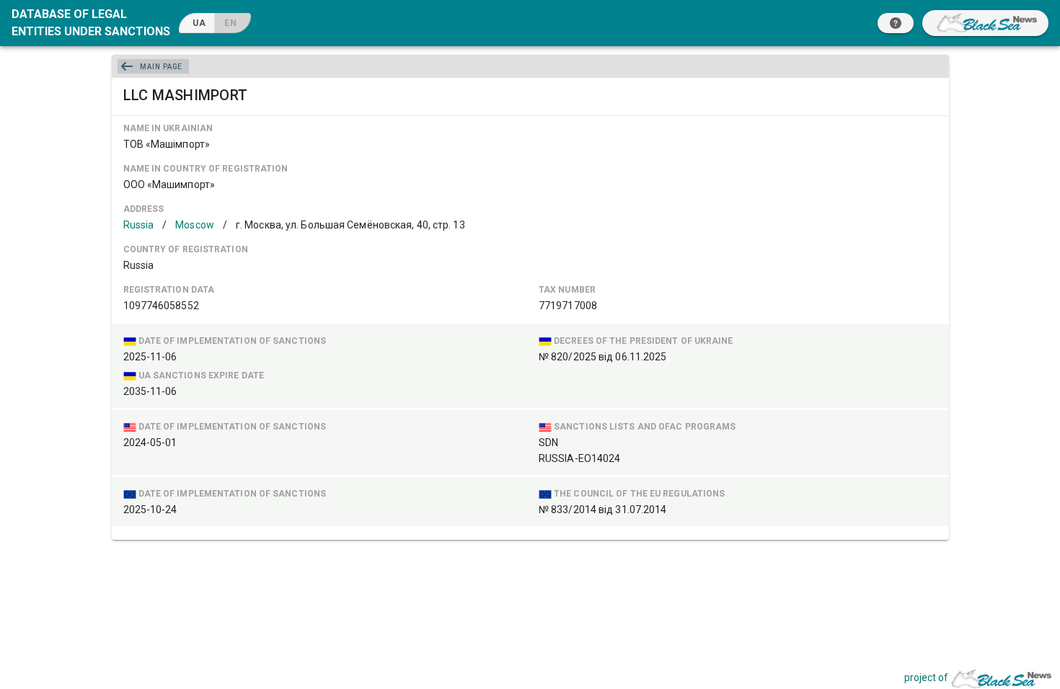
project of (926, 677)
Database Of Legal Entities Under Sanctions (91, 22)
